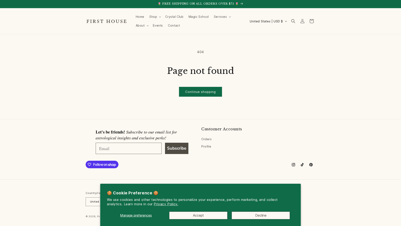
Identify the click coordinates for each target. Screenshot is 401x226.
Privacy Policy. (166, 204)
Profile (206, 146)
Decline (260, 215)
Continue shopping (200, 92)
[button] (155, 16)
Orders (206, 139)
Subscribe (176, 148)
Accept (198, 215)
